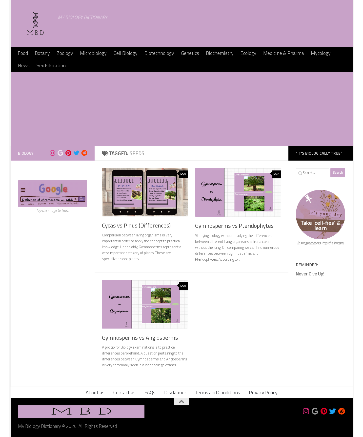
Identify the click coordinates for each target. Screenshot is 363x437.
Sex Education (51, 65)
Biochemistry (220, 53)
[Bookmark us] (60, 153)
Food (23, 53)
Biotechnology (159, 53)
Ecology (248, 53)
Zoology (65, 53)
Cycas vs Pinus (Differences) (136, 225)
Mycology (321, 53)
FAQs (149, 392)
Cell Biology (126, 53)
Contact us (124, 392)
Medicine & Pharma (283, 53)
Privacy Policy (263, 392)
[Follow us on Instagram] (53, 153)
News (24, 65)
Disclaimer (175, 392)
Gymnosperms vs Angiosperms (140, 337)
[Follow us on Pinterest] (68, 153)
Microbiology (93, 53)
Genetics (190, 53)
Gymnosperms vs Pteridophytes (234, 225)
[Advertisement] (181, 108)
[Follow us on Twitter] (76, 153)
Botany (42, 53)
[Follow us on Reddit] (84, 153)
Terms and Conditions (217, 392)
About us (95, 392)
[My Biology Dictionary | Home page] (35, 23)
